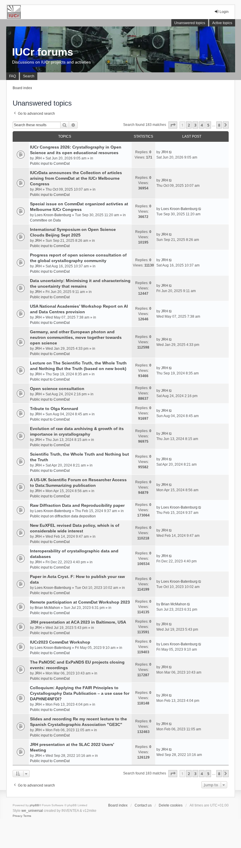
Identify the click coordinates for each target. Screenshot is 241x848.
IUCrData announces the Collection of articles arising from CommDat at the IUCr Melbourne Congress (76, 178)
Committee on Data (45, 220)
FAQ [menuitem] (12, 76)
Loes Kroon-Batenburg (53, 215)
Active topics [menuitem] (222, 23)
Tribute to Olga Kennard (54, 408)
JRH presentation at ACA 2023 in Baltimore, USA (78, 622)
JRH (38, 158)
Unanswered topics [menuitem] (189, 23)
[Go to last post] (171, 152)
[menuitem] (17, 816)
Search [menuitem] (28, 76)
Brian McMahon (47, 608)
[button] (172, 125)
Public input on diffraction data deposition (63, 516)
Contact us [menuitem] (143, 805)
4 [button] (202, 125)
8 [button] (219, 125)
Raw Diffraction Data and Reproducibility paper (77, 505)
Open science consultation (57, 388)
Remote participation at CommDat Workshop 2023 (80, 602)
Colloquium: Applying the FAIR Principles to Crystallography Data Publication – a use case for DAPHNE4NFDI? (79, 693)
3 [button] (195, 125)
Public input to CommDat (50, 163)
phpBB (34, 805)
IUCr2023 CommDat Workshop (60, 642)
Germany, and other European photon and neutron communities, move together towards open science (76, 337)
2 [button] (189, 125)
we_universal (32, 811)
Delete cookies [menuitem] (171, 805)
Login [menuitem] (224, 12)
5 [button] (208, 125)
